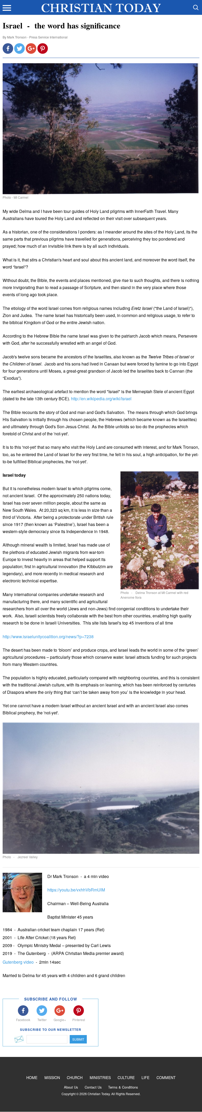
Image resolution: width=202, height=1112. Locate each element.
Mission (52, 1077)
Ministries (100, 1077)
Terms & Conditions (123, 1087)
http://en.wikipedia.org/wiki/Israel (101, 399)
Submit (78, 1039)
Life (145, 1077)
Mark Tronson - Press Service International (37, 37)
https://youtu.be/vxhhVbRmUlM (76, 890)
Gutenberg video (19, 962)
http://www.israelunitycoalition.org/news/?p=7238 (48, 636)
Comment (166, 1077)
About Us (71, 1087)
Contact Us (93, 1087)
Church (75, 1077)
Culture (126, 1077)
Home (31, 1077)
